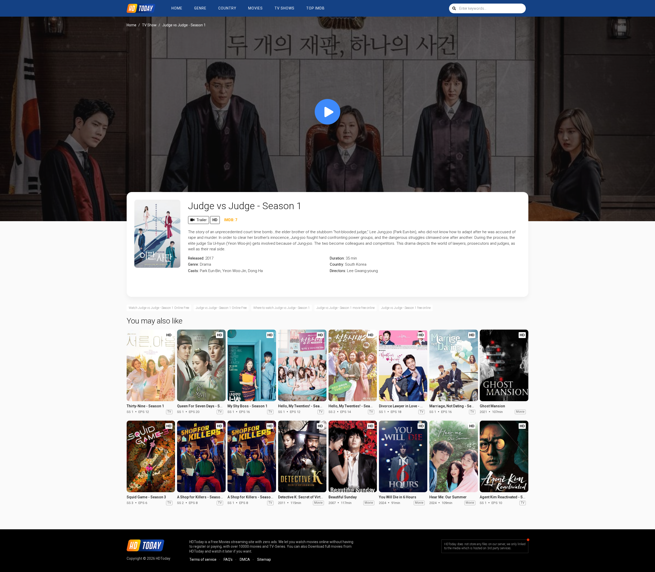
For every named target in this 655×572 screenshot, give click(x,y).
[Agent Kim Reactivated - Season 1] (504, 456)
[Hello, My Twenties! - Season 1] (302, 365)
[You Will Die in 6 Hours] (403, 456)
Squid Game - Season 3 (146, 497)
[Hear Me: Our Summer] (453, 456)
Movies (255, 8)
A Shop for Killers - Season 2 (201, 497)
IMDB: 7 (230, 220)
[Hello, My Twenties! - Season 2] (353, 365)
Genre (200, 8)
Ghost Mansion (492, 406)
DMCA (245, 559)
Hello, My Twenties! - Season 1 (303, 406)
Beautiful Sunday (343, 497)
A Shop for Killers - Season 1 (251, 497)
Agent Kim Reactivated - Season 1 (508, 497)
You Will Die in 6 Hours (397, 497)
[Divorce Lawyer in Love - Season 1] (403, 365)
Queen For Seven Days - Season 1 (205, 406)
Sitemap (264, 559)
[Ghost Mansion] (504, 365)
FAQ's (228, 559)
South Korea (355, 264)
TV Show (149, 25)
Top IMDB (315, 8)
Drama (205, 264)
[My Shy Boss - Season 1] (251, 365)
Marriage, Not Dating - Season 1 (456, 406)
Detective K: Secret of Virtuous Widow (309, 497)
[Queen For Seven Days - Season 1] (201, 365)
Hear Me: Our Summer (448, 497)
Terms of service (202, 559)
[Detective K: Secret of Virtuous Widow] (302, 456)
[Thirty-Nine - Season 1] (151, 365)
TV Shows (284, 8)
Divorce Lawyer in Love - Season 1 (407, 406)
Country (227, 8)
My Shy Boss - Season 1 (247, 406)
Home (176, 8)
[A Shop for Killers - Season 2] (201, 456)
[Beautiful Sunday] (353, 456)
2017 (209, 258)
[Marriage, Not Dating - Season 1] (453, 365)
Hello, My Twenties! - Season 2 (354, 406)
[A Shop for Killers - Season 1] (251, 456)
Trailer (201, 220)
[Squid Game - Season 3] (151, 456)
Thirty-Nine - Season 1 (145, 406)
